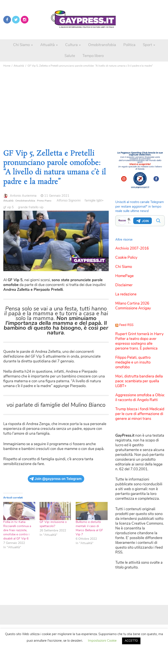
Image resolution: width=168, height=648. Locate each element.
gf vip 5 (8, 207)
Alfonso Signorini (68, 200)
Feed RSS (126, 325)
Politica (129, 44)
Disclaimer (124, 285)
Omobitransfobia (102, 44)
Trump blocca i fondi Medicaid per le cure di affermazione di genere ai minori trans (139, 414)
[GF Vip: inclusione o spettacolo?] (56, 511)
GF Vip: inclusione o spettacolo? (53, 524)
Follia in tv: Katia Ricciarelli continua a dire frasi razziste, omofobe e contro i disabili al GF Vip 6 (17, 530)
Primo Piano (44, 200)
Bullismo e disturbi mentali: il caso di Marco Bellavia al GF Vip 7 (89, 528)
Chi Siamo (22, 44)
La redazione (125, 294)
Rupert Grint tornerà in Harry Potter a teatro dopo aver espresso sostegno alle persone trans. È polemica (139, 341)
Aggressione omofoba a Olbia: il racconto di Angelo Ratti (140, 397)
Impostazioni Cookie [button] (102, 640)
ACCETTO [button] (131, 641)
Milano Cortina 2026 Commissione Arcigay (133, 306)
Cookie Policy (126, 257)
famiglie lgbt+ (94, 200)
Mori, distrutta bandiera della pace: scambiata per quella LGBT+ (139, 381)
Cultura (72, 44)
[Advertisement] (84, 102)
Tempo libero (93, 55)
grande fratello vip (30, 207)
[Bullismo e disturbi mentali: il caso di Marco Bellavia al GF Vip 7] (92, 511)
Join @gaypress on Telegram (58, 479)
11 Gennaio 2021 (56, 195)
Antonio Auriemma (23, 195)
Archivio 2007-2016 (132, 248)
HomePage (124, 275)
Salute (70, 55)
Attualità (48, 44)
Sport (148, 44)
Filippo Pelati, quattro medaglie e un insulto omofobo (132, 362)
